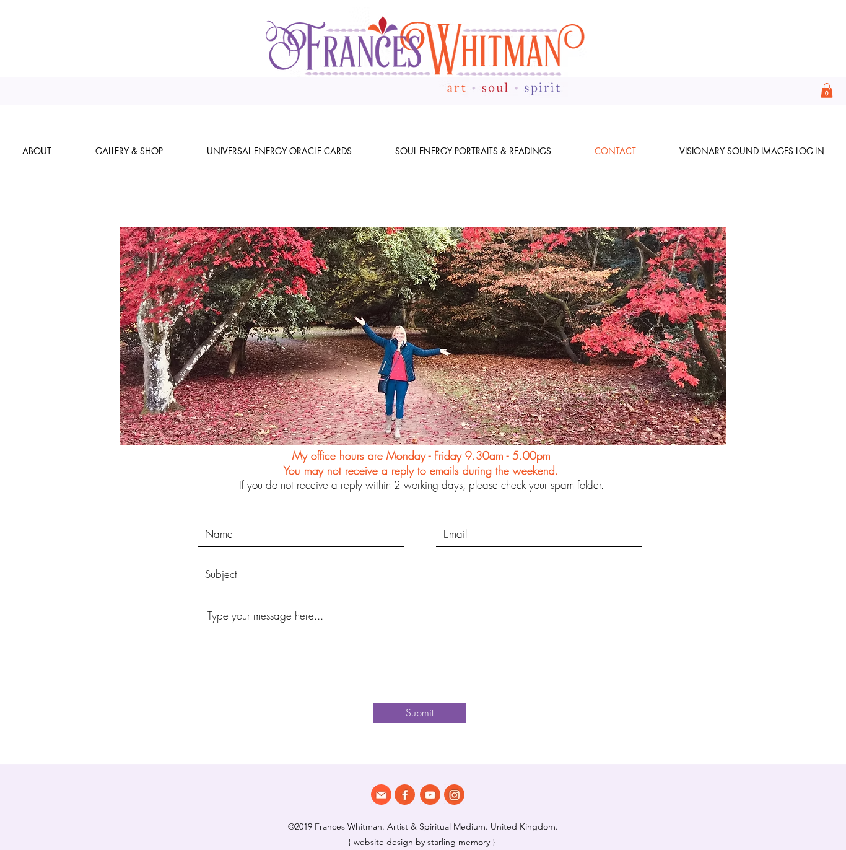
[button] (827, 90)
